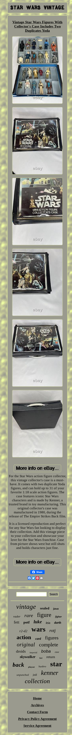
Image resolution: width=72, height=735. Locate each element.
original (26, 645)
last (40, 658)
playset (31, 667)
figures (51, 637)
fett (16, 622)
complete (48, 645)
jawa (56, 608)
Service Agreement (37, 726)
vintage (26, 606)
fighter (58, 616)
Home (37, 698)
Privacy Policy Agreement (37, 719)
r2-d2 (23, 631)
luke (38, 621)
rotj (52, 630)
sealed (44, 608)
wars (38, 629)
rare (28, 615)
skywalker (27, 657)
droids (21, 651)
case (57, 652)
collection (37, 681)
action (24, 637)
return (50, 657)
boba (46, 651)
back (18, 664)
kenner (49, 672)
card (38, 638)
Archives (37, 705)
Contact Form (37, 712)
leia (48, 622)
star (56, 664)
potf (26, 622)
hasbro (42, 666)
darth (57, 622)
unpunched (23, 674)
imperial (33, 652)
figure (44, 614)
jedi (35, 674)
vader (16, 616)
